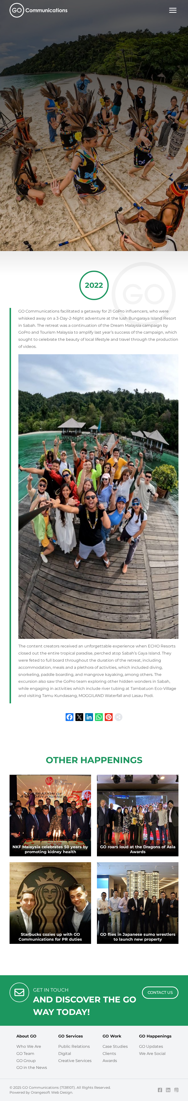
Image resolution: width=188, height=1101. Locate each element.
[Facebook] (69, 717)
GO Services (70, 1036)
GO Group (26, 1060)
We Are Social (152, 1053)
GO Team (25, 1053)
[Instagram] (176, 1090)
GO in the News (31, 1067)
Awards (110, 1060)
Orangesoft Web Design (51, 1092)
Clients (109, 1053)
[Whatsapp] (99, 717)
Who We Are (28, 1046)
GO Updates (151, 1046)
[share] (118, 717)
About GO (26, 1036)
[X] (79, 717)
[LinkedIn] (89, 717)
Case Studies (115, 1046)
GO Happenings (155, 1036)
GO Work (112, 1036)
